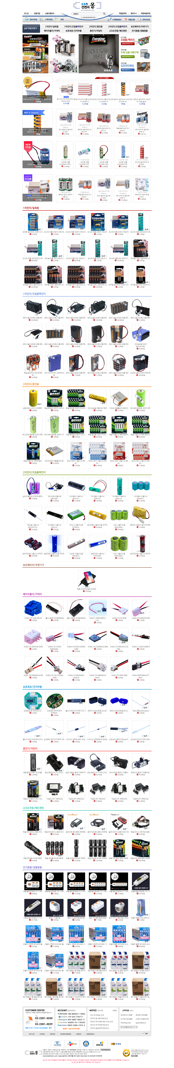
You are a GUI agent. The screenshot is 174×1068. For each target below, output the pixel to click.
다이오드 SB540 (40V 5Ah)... (76, 739)
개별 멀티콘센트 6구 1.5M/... (119, 891)
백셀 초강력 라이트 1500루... (76, 858)
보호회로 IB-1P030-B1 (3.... (33, 711)
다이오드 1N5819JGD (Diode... (97, 739)
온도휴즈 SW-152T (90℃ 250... (54, 739)
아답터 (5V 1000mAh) (140, 799)
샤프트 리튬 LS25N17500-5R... (141, 373)
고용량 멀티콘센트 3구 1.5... (33, 918)
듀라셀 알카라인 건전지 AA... (119, 285)
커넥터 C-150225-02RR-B (141, 647)
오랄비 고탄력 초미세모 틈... (33, 971)
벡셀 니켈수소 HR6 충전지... (119, 435)
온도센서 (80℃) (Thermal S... (119, 739)
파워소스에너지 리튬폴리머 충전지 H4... (37, 99)
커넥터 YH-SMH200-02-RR (33, 675)
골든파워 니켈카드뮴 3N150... (54, 554)
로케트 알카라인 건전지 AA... (33, 232)
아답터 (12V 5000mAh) (55, 799)
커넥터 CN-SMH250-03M (141, 618)
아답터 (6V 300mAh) (98, 799)
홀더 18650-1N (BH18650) (55, 618)
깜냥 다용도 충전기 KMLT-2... (76, 772)
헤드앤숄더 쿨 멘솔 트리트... (33, 997)
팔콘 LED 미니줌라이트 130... (119, 832)
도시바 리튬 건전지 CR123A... (54, 232)
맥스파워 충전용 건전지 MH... (33, 435)
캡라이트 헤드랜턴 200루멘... (76, 832)
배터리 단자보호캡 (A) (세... (98, 711)
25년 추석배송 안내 (97, 1015)
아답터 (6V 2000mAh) (76, 799)
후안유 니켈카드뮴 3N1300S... (140, 525)
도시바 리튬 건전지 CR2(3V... (97, 232)
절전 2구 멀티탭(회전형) (76, 918)
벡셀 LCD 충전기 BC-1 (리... (33, 799)
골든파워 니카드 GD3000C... (33, 408)
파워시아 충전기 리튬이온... (141, 772)
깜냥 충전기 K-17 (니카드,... (55, 772)
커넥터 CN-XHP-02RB (119, 675)
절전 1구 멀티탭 (54, 918)
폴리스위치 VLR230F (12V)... (33, 739)
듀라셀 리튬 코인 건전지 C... (55, 258)
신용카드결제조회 (142, 1019)
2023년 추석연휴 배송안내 (99, 1025)
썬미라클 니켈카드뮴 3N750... (97, 525)
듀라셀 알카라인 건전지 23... (141, 285)
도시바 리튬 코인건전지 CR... (140, 232)
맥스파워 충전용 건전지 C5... (54, 435)
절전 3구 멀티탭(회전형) (97, 918)
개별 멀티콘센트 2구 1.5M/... (33, 891)
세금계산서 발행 (126, 1015)
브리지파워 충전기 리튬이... (119, 772)
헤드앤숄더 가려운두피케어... (76, 997)
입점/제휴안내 (140, 1023)
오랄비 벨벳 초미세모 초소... (119, 944)
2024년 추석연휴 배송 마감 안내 (101, 1022)
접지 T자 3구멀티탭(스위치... (119, 918)
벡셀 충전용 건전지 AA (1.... (76, 435)
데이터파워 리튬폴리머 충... (55, 461)
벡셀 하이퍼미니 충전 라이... (33, 832)
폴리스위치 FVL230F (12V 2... (76, 711)
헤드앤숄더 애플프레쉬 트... (119, 997)
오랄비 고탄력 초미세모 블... (33, 944)
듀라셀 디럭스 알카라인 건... (141, 258)
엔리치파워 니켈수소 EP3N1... (33, 554)
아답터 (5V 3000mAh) (119, 799)
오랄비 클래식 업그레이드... (141, 918)
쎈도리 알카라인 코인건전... (37, 132)
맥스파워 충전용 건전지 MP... (140, 408)
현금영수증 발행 (141, 1015)
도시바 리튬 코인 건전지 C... (76, 258)
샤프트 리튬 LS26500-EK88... (37, 164)
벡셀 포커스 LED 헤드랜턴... (141, 832)
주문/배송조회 (125, 1023)
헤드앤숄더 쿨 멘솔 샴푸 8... (76, 971)
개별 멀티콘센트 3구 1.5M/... (55, 891)
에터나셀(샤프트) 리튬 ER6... (140, 318)
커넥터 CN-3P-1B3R (119, 618)
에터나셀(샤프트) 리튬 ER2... (76, 344)
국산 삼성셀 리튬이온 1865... (98, 408)
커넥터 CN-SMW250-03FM (33, 647)
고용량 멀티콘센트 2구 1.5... (141, 891)
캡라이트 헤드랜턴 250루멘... (97, 832)
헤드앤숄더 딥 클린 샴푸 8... (119, 971)
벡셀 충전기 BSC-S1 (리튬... (33, 772)
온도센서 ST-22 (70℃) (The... (141, 739)
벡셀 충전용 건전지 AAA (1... (54, 408)
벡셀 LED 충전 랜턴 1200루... (119, 858)
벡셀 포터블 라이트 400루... (33, 858)
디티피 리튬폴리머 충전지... (119, 408)
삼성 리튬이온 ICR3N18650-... (33, 496)
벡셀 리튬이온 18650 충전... (33, 461)
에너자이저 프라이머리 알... (37, 198)
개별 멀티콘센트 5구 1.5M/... (98, 891)
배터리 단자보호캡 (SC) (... (119, 711)
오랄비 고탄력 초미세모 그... (76, 944)
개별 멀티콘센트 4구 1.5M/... (76, 891)
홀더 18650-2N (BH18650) (76, 618)
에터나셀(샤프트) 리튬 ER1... (33, 318)
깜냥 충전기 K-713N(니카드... (97, 772)
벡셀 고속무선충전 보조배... (87, 589)
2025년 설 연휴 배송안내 (99, 1018)
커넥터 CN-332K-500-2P (33, 618)
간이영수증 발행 (126, 1019)
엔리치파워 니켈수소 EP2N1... (141, 554)
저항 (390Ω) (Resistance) (140, 711)
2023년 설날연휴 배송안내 (99, 1028)
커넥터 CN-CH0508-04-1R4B (98, 647)
